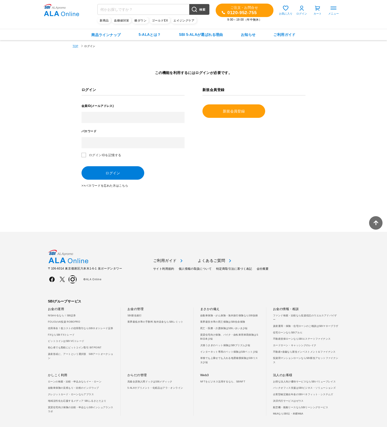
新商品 (104, 20)
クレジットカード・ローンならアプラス (71, 394)
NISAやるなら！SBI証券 (62, 315)
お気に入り (285, 13)
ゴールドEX (160, 20)
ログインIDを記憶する (105, 155)
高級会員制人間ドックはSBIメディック (149, 381)
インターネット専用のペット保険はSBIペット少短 (229, 351)
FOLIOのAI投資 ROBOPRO (64, 321)
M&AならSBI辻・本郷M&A (288, 413)
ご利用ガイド (284, 35)
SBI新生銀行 (134, 315)
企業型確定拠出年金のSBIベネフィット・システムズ (303, 394)
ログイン (301, 13)
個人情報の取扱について (195, 268)
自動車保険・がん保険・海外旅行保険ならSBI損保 (229, 315)
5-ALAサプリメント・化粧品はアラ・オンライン (155, 387)
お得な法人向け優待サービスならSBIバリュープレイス (304, 381)
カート (318, 13)
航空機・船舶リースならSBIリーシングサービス (300, 407)
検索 (202, 9)
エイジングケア (183, 20)
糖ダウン (140, 20)
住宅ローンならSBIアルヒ (288, 332)
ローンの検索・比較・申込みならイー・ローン (74, 381)
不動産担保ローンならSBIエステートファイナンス (302, 338)
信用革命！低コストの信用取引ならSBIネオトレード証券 (80, 328)
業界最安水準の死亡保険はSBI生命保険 (222, 321)
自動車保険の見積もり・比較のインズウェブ (73, 387)
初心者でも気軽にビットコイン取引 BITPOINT (75, 347)
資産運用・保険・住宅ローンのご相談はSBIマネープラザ (305, 326)
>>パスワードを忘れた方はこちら (105, 185)
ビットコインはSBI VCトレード (66, 341)
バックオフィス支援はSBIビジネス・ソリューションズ (304, 387)
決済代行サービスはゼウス (288, 400)
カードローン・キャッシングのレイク (294, 345)
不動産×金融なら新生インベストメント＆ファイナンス (304, 351)
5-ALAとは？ (150, 35)
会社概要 (263, 268)
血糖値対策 (121, 20)
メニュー (333, 13)
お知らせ (248, 35)
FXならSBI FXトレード (61, 334)
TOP (75, 46)
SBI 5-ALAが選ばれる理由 (201, 35)
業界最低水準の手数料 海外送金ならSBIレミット (155, 321)
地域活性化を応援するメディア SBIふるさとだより (77, 400)
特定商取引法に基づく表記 (234, 268)
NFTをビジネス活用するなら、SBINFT (222, 381)
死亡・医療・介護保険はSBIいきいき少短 (224, 328)
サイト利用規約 (163, 268)
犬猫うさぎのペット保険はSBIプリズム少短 (225, 345)
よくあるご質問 (211, 261)
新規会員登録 (234, 111)
